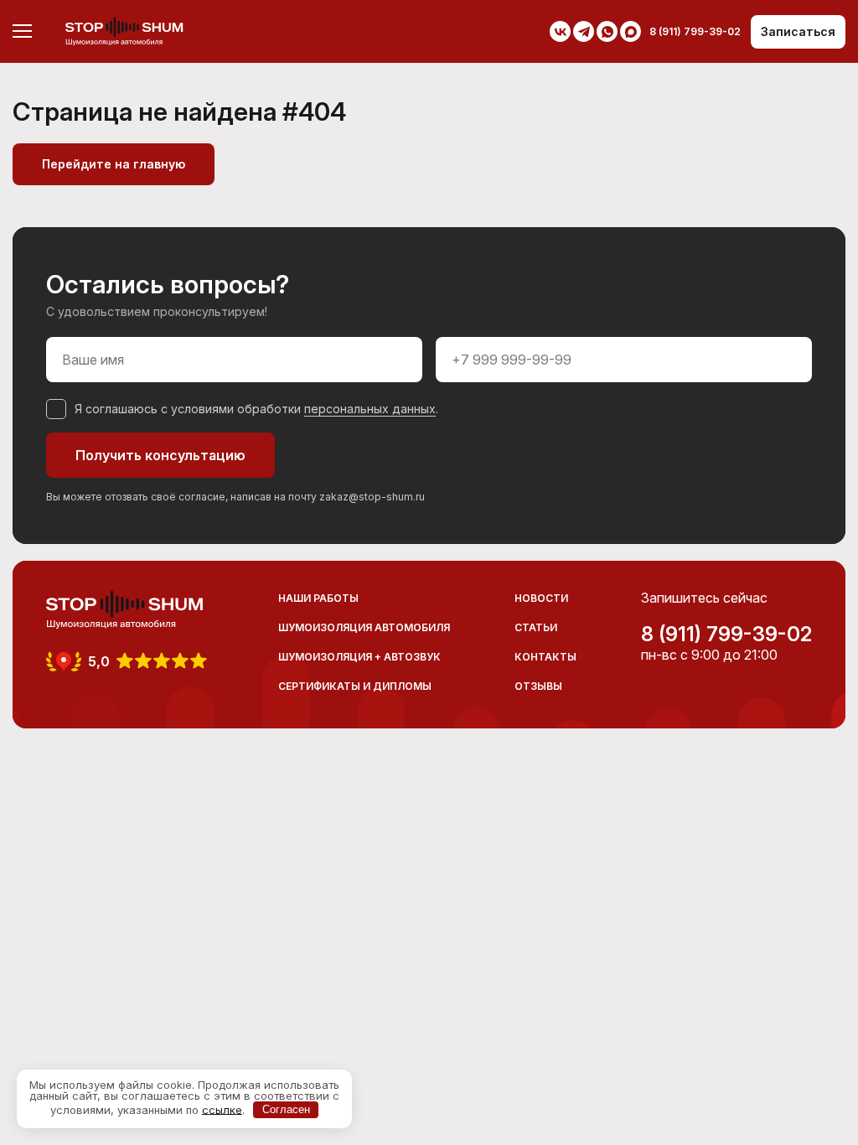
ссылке (222, 1109)
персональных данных (370, 409)
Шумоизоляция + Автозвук (359, 656)
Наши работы (318, 598)
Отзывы (538, 686)
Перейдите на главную (113, 164)
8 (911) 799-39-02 (726, 634)
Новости (541, 598)
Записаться (798, 31)
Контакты (545, 656)
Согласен (286, 1109)
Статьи (535, 627)
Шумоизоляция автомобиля (364, 627)
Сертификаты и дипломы (355, 686)
